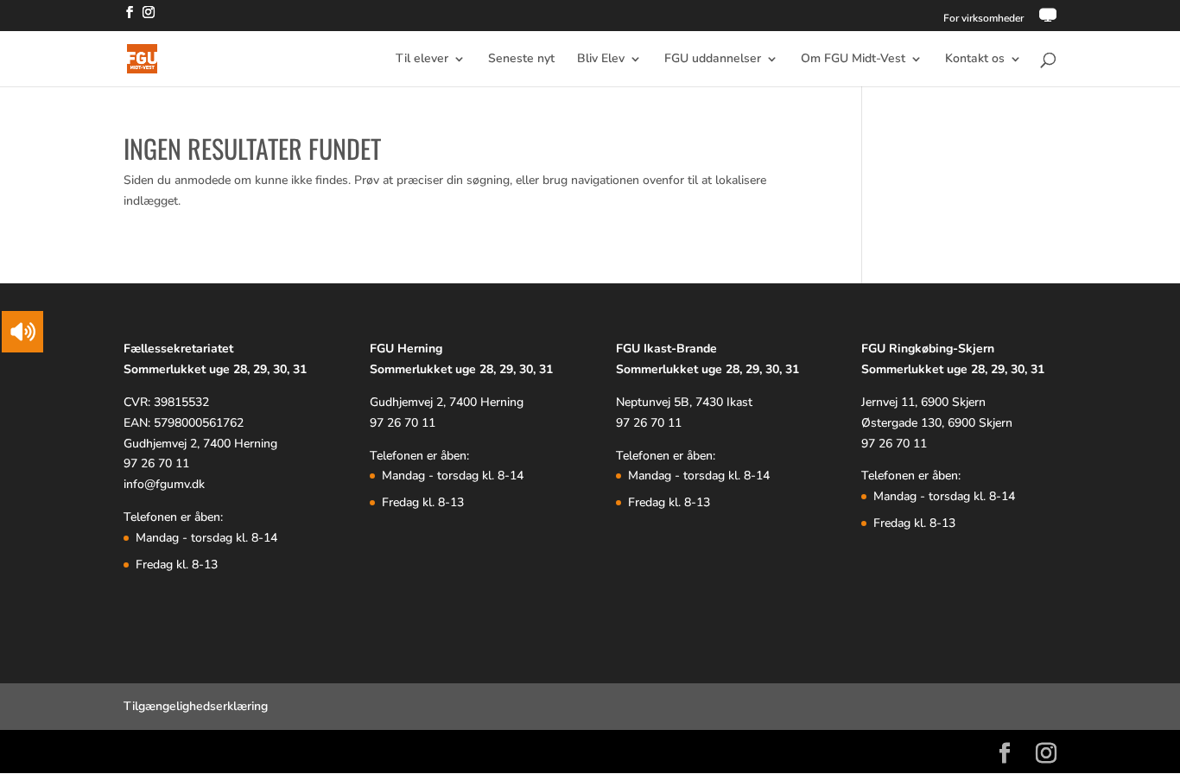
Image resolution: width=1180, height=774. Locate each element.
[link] (1047, 19)
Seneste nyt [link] (521, 60)
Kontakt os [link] (975, 60)
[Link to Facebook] (130, 17)
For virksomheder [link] (983, 19)
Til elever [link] (422, 60)
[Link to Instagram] (149, 17)
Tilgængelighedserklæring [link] (196, 706)
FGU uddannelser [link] (712, 60)
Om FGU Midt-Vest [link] (853, 60)
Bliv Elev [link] (601, 60)
